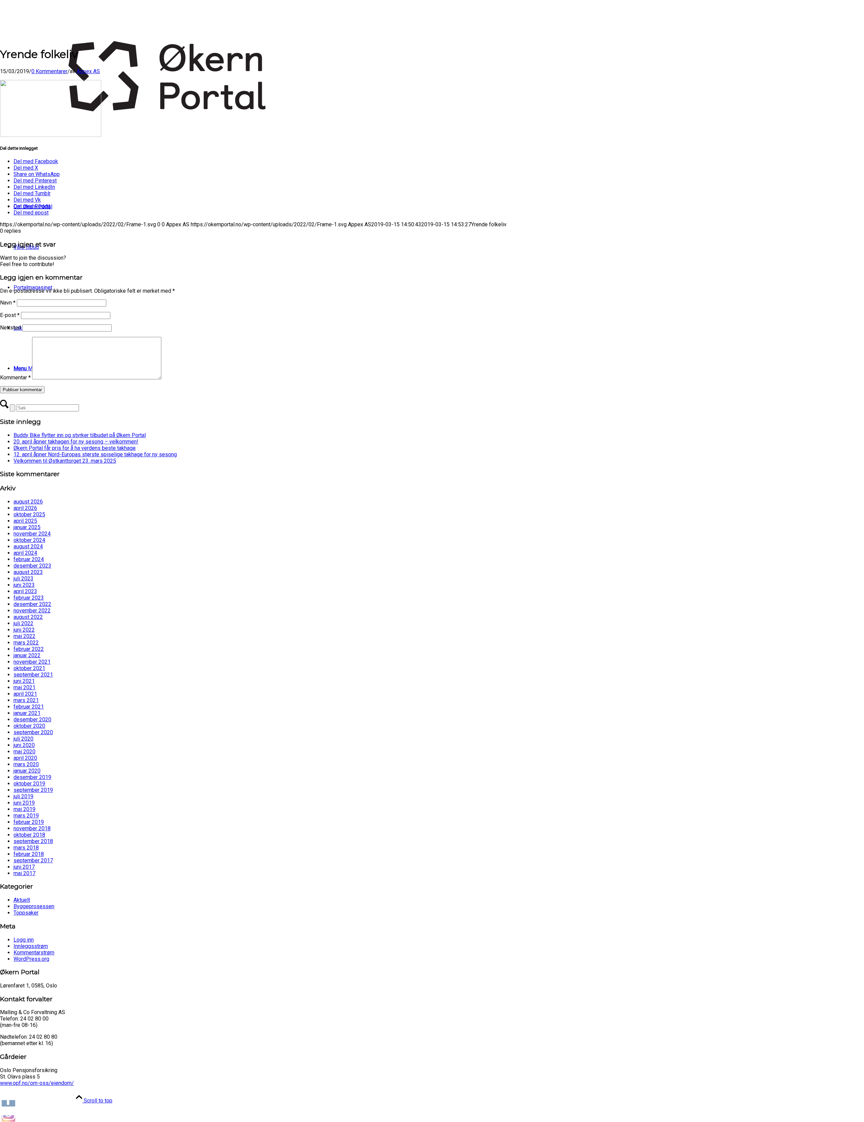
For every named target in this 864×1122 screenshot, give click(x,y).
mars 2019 (26, 815)
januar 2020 (27, 771)
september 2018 (33, 841)
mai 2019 (24, 809)
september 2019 (33, 790)
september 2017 (33, 860)
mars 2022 (26, 642)
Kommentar (15, 377)
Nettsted (10, 327)
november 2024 (32, 533)
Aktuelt (22, 900)
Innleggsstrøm (31, 946)
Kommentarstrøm (34, 952)
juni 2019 (24, 803)
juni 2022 (24, 630)
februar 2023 (29, 598)
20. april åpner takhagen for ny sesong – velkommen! (76, 441)
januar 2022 (27, 655)
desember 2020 (32, 719)
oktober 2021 (29, 668)
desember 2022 (32, 604)
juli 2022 (23, 623)
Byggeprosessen (34, 906)
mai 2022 (24, 636)
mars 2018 (26, 847)
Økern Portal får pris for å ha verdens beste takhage (75, 448)
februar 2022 (29, 649)
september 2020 (33, 732)
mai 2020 (24, 751)
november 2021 (32, 662)
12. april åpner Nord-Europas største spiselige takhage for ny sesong (95, 454)
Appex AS (88, 71)
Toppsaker (26, 913)
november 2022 (32, 610)
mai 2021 (24, 687)
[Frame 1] (170, 160)
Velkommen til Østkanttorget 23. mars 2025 (65, 461)
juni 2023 (24, 585)
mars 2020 (26, 764)
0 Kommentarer (49, 71)
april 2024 (25, 553)
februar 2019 (29, 822)
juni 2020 (24, 745)
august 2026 (28, 501)
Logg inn (24, 940)
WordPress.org (31, 959)
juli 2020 (23, 739)
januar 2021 (27, 713)
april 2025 (25, 521)
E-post (10, 315)
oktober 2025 (29, 514)
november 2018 (32, 828)
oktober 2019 (29, 783)
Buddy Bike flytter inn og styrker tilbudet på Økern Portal (80, 435)
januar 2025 (27, 527)
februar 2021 (29, 706)
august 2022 (28, 617)
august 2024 (28, 546)
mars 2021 (26, 700)
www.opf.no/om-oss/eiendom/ (37, 1083)
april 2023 (25, 591)
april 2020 (25, 758)
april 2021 (25, 694)
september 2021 (33, 674)
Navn (8, 302)
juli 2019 (23, 796)
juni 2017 (24, 867)
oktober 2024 (29, 540)
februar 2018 (29, 854)
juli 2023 (23, 578)
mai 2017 (24, 873)
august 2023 (28, 572)
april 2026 (25, 508)
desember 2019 (32, 777)
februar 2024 (29, 559)
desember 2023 (32, 566)
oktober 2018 (29, 835)
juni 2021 (24, 681)
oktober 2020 (29, 726)
